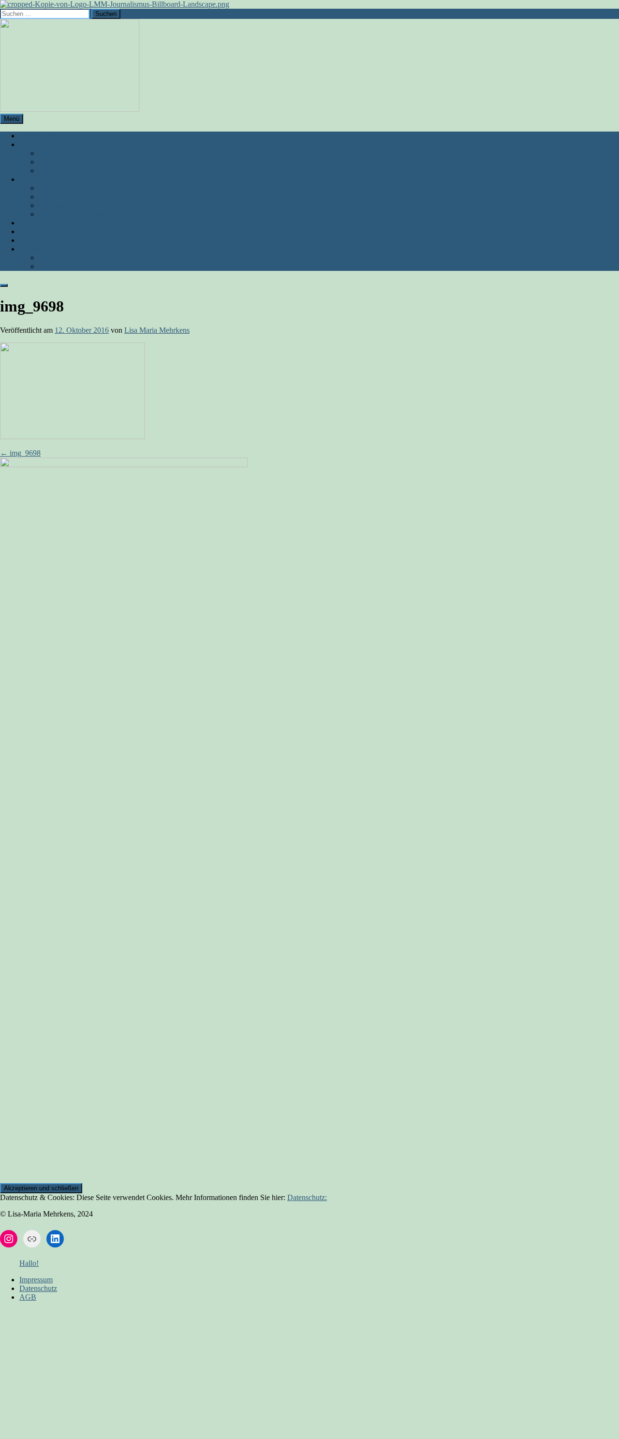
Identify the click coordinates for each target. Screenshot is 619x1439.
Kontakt (31, 231)
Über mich (35, 136)
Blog (26, 223)
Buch (27, 144)
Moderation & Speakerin (76, 205)
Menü (11, 118)
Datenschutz (57, 266)
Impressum (36, 249)
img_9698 (20, 453)
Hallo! (29, 1263)
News (28, 240)
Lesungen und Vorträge (74, 162)
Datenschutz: (307, 1197)
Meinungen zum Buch (73, 170)
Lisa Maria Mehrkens (157, 330)
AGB (47, 257)
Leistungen (36, 179)
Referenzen (56, 197)
